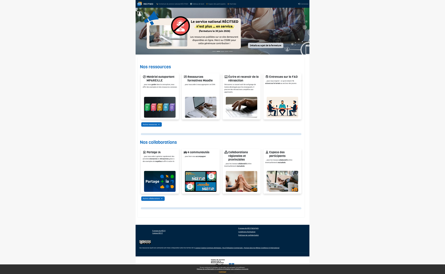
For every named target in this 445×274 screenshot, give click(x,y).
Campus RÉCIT (157, 233)
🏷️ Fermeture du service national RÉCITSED (172, 4)
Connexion (304, 4)
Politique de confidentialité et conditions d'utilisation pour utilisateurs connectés (222, 269)
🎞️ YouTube (231, 4)
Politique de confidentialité (248, 235)
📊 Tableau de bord (197, 4)
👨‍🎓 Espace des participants (216, 4)
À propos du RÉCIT (159, 231)
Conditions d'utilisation (246, 232)
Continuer (222, 272)
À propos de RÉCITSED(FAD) (248, 228)
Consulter (159, 109)
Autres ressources (151, 124)
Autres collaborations (153, 198)
